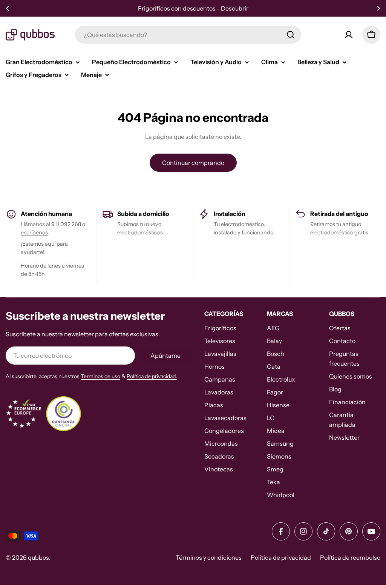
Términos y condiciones (209, 557)
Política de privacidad (281, 557)
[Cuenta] (348, 34)
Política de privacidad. (152, 376)
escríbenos (34, 232)
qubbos (38, 557)
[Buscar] (290, 34)
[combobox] (188, 35)
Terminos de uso (100, 376)
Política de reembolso (350, 557)
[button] (7, 8)
